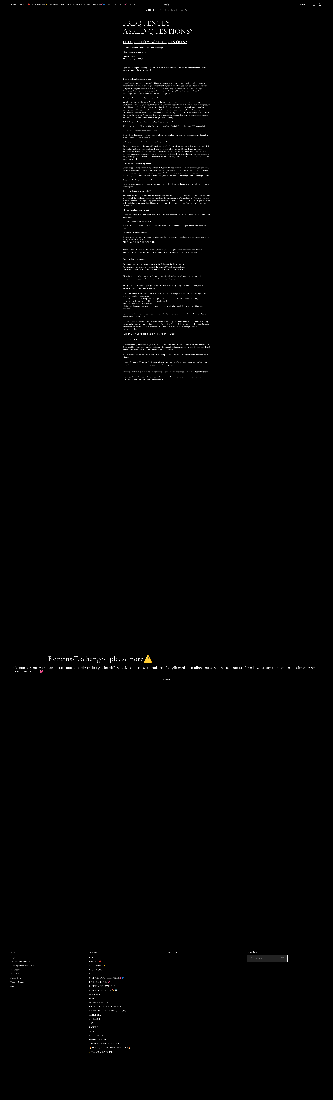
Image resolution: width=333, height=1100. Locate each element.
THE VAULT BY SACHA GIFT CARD (104, 1043)
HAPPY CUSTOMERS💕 (99, 982)
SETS (91, 1031)
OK (282, 958)
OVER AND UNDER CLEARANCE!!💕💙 (106, 978)
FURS (91, 998)
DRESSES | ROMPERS (98, 1039)
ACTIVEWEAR (95, 1014)
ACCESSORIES (95, 1019)
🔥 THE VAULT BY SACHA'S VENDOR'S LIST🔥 (109, 1047)
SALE (91, 973)
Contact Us (15, 973)
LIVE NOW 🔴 (95, 961)
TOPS (91, 1023)
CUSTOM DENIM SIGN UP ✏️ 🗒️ (103, 990)
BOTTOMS (93, 1027)
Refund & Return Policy (20, 961)
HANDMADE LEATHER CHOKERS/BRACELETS (109, 1006)
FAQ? (12, 957)
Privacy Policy (16, 978)
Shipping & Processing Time (22, 965)
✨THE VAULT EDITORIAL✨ (101, 1052)
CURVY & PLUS (96, 1035)
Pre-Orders (15, 969)
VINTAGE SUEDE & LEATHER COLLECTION (108, 1010)
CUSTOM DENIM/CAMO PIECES (103, 986)
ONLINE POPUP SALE (98, 1002)
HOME (92, 957)
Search (13, 986)
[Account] (314, 4)
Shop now (166, 679)
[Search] (308, 4)
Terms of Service (17, 982)
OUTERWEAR (95, 994)
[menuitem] (132, 4)
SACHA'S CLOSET (97, 969)
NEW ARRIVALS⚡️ (97, 965)
